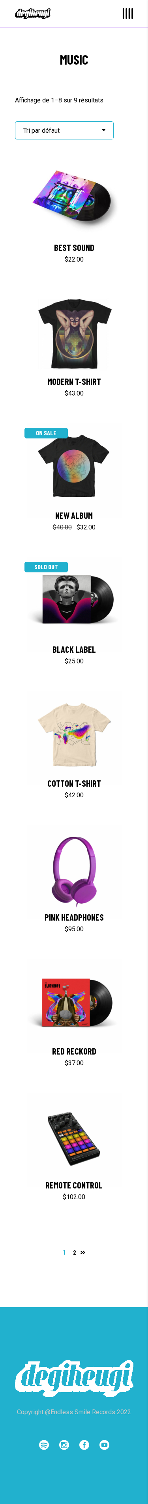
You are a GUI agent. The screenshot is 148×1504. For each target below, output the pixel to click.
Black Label (74, 649)
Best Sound (74, 247)
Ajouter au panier (44, 259)
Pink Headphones (74, 917)
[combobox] (64, 130)
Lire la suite (55, 661)
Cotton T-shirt (74, 783)
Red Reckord (74, 1051)
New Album (74, 515)
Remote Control (74, 1185)
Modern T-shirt (74, 381)
